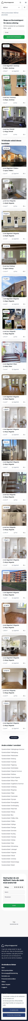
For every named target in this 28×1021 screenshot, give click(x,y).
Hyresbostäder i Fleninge (9, 827)
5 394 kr (6, 409)
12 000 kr (6, 507)
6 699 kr (6, 540)
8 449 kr (6, 213)
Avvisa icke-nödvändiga (14, 1015)
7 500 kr (6, 77)
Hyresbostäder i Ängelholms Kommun (13, 783)
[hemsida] (10, 945)
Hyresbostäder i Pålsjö (8, 793)
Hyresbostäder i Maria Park (9, 808)
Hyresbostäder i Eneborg (9, 758)
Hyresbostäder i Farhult (8, 855)
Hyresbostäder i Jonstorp (9, 859)
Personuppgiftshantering (10, 973)
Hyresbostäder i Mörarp (8, 812)
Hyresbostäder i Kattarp (8, 840)
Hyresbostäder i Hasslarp (9, 837)
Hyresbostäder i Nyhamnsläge (10, 862)
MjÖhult (5, 7)
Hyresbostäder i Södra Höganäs (11, 777)
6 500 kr (6, 109)
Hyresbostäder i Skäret (8, 865)
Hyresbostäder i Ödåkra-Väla (10, 818)
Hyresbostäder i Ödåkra (8, 821)
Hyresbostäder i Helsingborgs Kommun (13, 749)
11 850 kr (6, 638)
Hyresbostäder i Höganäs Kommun (12, 771)
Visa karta (14, 737)
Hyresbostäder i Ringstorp (9, 790)
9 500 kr (6, 46)
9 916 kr (6, 181)
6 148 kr (6, 279)
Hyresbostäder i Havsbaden (10, 796)
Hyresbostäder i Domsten (9, 830)
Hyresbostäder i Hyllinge (9, 824)
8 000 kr (6, 311)
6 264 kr (6, 703)
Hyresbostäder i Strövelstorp (10, 846)
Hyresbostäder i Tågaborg (9, 765)
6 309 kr (6, 572)
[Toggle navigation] (26, 2)
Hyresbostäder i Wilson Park (10, 780)
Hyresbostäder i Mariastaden (10, 755)
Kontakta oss (6, 976)
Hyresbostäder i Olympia (9, 799)
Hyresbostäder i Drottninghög (10, 805)
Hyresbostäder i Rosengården (10, 802)
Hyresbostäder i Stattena (9, 774)
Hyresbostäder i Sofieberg (9, 787)
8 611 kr (6, 442)
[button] (4, 53)
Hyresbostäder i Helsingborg (10, 752)
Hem (3, 967)
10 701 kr (6, 148)
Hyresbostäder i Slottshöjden (10, 768)
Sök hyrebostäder (7, 970)
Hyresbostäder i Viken (8, 843)
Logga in (4, 987)
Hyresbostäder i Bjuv (7, 815)
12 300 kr (6, 246)
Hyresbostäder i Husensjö (9, 762)
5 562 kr (6, 377)
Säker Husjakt (6, 984)
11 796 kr (6, 605)
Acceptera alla (14, 1010)
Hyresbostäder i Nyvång (8, 833)
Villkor (4, 981)
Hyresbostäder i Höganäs (9, 852)
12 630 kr (6, 670)
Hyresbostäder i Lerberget (9, 849)
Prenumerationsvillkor (9, 979)
